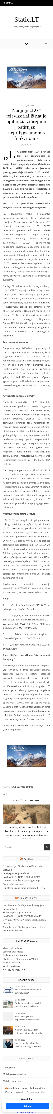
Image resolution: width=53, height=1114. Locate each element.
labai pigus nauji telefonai (16, 873)
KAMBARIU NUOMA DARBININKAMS (21, 876)
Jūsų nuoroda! (14, 969)
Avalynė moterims (12, 962)
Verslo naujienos (11, 966)
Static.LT (26, 19)
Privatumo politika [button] (36, 1092)
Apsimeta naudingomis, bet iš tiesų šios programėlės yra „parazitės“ (28, 1005)
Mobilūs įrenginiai (12, 1080)
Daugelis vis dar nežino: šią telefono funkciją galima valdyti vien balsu (28, 1045)
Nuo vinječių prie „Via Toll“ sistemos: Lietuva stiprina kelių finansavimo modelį (28, 1031)
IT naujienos (26, 105)
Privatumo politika (26, 1112)
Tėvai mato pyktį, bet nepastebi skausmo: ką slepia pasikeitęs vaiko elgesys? (27, 1018)
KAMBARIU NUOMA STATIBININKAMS (22, 916)
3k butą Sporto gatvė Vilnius (17, 912)
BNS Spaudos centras (22, 786)
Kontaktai (8, 3)
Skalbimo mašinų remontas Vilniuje (21, 958)
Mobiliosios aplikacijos (14, 1074)
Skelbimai (28, 859)
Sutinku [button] (28, 1106)
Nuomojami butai (28, 898)
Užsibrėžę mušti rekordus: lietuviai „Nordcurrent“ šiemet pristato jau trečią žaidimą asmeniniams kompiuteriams (26, 831)
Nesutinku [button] (26, 1099)
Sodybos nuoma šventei (15, 955)
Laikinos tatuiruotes (13, 951)
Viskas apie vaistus (12, 948)
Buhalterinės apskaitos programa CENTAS (24, 887)
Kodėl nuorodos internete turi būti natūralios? (28, 991)
